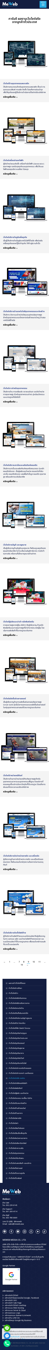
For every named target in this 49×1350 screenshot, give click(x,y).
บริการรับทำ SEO (11, 1300)
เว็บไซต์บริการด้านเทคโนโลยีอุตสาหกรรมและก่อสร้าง (24, 311)
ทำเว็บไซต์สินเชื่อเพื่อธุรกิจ (18, 1133)
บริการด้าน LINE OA (12, 1318)
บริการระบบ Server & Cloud (15, 1310)
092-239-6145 (11, 1205)
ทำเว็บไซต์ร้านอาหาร (16, 1113)
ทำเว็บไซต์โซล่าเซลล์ (15, 1168)
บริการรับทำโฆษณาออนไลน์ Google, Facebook (22, 1298)
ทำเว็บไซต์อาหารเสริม (16, 1148)
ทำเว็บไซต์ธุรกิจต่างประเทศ (18, 1038)
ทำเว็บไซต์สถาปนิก (15, 1118)
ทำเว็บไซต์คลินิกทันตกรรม (18, 998)
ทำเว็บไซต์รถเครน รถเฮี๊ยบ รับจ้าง (20, 1098)
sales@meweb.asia (16, 1224)
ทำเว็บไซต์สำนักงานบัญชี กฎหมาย (20, 1018)
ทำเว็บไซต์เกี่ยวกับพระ (16, 1158)
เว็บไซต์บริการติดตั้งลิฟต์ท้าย (14, 932)
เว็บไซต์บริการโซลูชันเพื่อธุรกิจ (15, 237)
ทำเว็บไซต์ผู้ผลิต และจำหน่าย (18, 1093)
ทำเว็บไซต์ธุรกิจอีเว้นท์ (16, 1058)
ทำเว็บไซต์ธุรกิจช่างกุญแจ (18, 1033)
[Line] (7, 1328)
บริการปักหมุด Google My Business (18, 1320)
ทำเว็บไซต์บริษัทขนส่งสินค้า (18, 1083)
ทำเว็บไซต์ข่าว (13, 993)
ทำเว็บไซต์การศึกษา (15, 988)
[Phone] (7, 1343)
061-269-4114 (11, 1211)
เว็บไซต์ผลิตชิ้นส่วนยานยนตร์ (14, 698)
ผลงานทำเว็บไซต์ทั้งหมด (17, 983)
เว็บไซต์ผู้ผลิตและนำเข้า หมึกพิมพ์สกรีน (18, 621)
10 (34, 961)
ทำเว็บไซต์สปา (13, 1123)
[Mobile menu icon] (43, 4)
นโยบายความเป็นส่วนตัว (12, 1336)
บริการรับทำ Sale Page (13, 1303)
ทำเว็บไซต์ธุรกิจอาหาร (16, 1053)
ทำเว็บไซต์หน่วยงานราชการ (18, 1138)
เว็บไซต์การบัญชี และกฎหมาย (14, 544)
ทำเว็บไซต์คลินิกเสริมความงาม (19, 1003)
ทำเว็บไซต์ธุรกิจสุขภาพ (16, 1048)
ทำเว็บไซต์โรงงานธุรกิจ (17, 1173)
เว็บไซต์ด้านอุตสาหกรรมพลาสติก (16, 83)
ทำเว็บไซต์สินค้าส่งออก (16, 1128)
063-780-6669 (11, 1217)
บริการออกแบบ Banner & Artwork (18, 1315)
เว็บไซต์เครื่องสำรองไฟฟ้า (13, 160)
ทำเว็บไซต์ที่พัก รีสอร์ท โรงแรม (19, 1028)
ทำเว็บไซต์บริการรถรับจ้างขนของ (20, 1068)
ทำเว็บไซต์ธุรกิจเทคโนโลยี (17, 1063)
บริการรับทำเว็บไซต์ (11, 1295)
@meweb (18, 1221)
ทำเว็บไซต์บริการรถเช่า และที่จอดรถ (21, 1073)
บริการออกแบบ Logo (12, 1313)
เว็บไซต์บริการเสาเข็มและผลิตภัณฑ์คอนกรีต (20, 465)
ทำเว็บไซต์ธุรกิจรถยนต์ (16, 1043)
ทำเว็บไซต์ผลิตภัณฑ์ (15, 1088)
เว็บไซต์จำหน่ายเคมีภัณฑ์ (12, 775)
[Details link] (24, 54)
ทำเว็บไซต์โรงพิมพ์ (15, 1178)
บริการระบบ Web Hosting (14, 1308)
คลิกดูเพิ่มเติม (9, 97)
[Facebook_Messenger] (7, 1335)
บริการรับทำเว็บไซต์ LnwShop (15, 1305)
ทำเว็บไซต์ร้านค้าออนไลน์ (17, 1108)
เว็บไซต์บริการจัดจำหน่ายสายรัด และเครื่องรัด (21, 856)
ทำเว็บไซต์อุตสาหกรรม (16, 1153)
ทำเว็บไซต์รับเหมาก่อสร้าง (18, 1103)
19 (22, 964)
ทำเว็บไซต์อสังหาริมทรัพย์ (17, 1143)
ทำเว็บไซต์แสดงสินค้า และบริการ (20, 1163)
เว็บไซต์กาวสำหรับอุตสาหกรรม (15, 388)
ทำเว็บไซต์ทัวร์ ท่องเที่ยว (17, 1023)
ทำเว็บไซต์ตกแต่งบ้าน (16, 1008)
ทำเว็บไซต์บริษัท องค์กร (17, 1078)
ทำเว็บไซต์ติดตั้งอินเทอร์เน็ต (18, 1013)
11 (39, 961)
